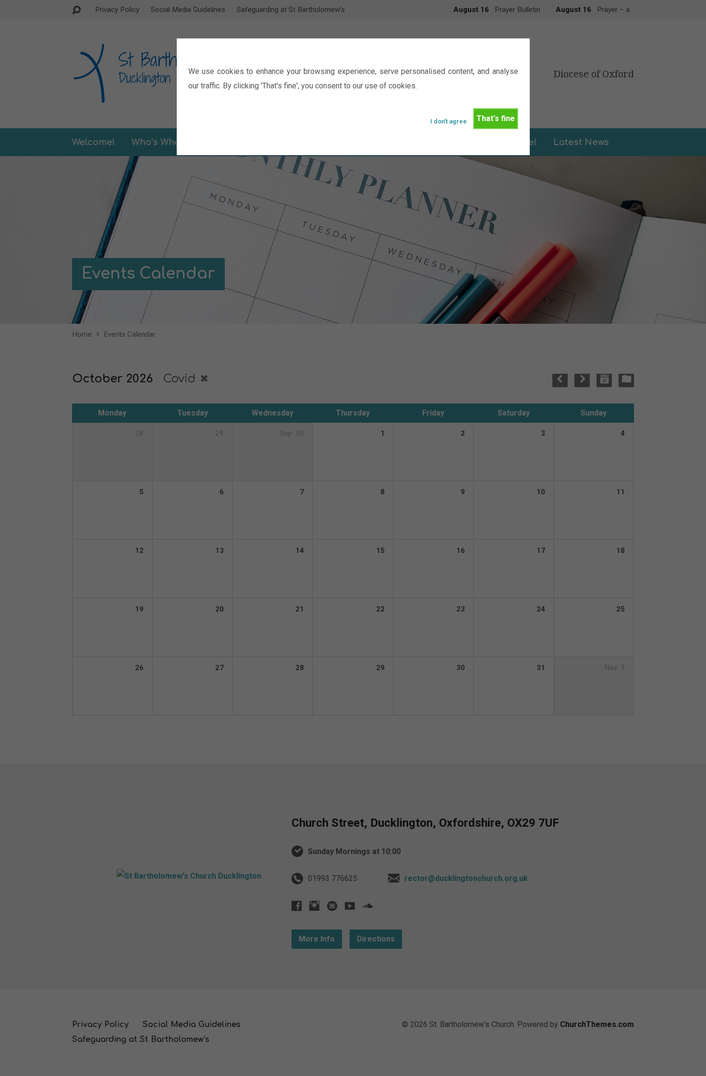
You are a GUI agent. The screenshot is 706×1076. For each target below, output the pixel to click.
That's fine (495, 118)
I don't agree (448, 121)
